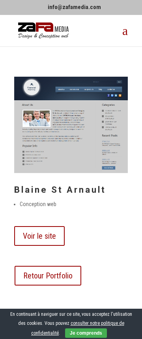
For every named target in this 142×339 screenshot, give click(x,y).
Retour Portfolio (48, 275)
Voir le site (39, 236)
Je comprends (86, 333)
